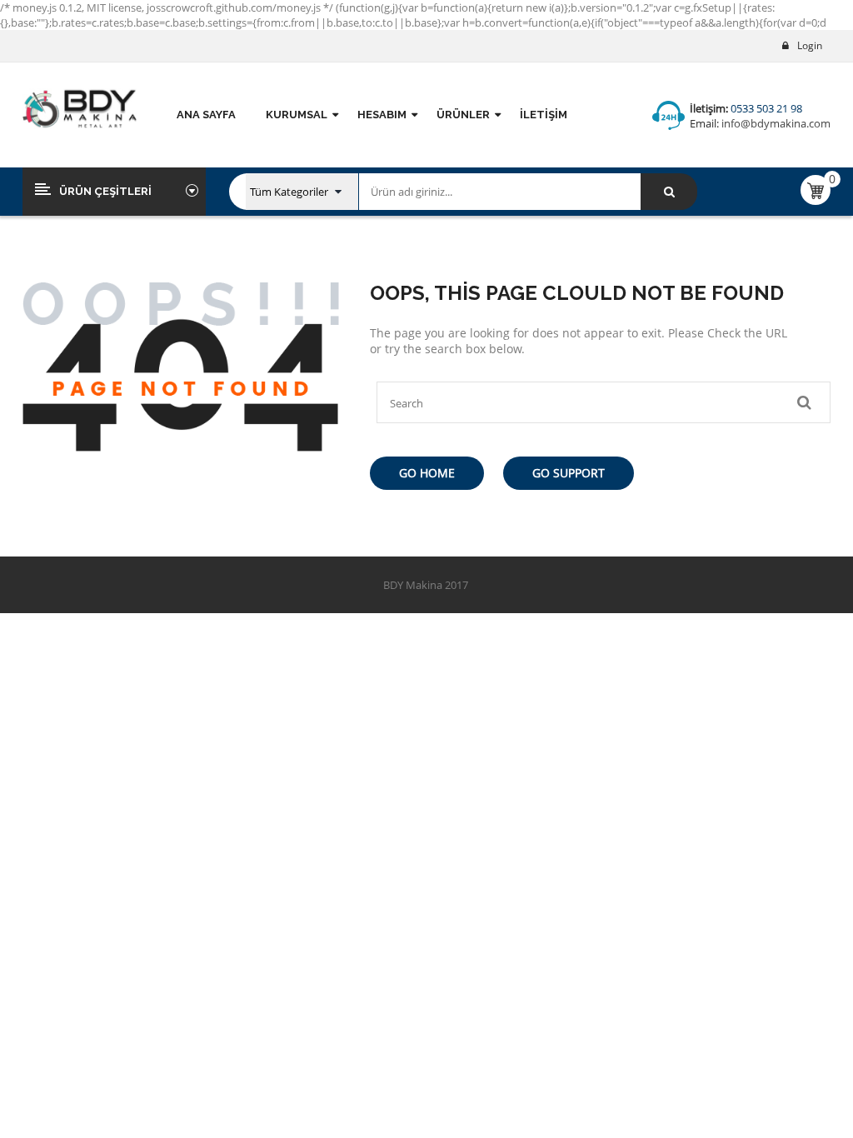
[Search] (669, 191)
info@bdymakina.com (775, 123)
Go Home (427, 473)
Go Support (568, 473)
